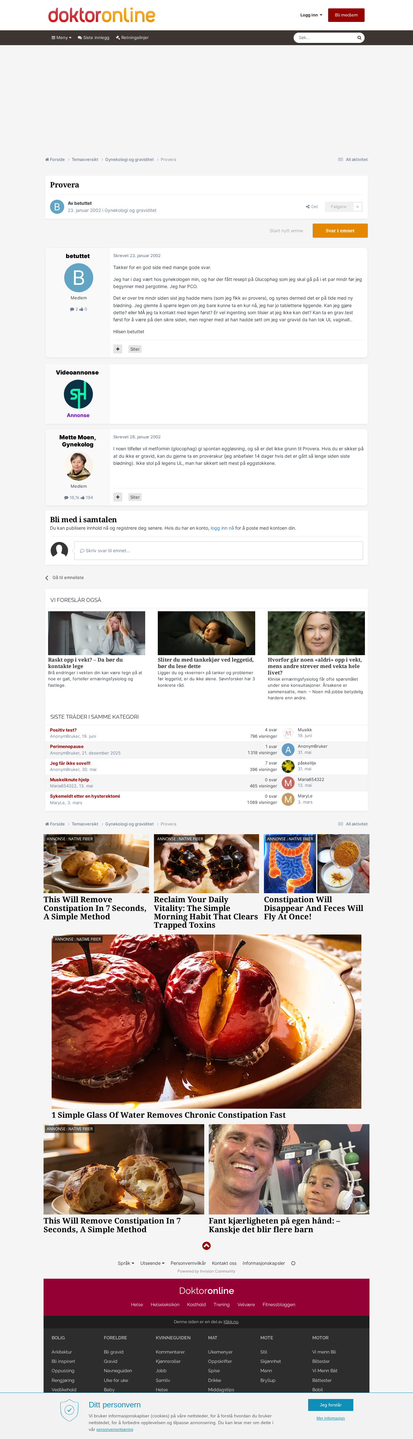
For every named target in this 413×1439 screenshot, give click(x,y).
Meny (62, 37)
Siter (135, 349)
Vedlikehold (64, 1389)
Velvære (246, 1304)
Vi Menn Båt (324, 1370)
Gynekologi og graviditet (130, 210)
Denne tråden (335, 37)
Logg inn (310, 14)
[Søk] (359, 38)
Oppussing (63, 1370)
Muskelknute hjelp (69, 779)
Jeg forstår (331, 1404)
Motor (320, 1337)
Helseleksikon (165, 1304)
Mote (266, 1337)
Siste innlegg (95, 37)
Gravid (110, 1361)
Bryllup (268, 1380)
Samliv (163, 1380)
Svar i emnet (340, 230)
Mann (266, 1370)
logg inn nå (222, 528)
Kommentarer (170, 1351)
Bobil (317, 1389)
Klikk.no (231, 1321)
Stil (263, 1351)
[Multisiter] (117, 349)
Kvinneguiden (173, 1337)
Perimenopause (67, 746)
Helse (137, 1304)
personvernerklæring (114, 1429)
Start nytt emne (286, 230)
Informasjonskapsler (264, 1263)
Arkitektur (62, 1351)
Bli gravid (114, 1351)
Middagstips (221, 1389)
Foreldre (115, 1337)
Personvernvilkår (188, 1263)
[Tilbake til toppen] (206, 1246)
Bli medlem (346, 15)
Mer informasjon (331, 1418)
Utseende (151, 1263)
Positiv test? (63, 730)
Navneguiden (118, 1370)
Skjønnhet (270, 1361)
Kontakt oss (224, 1263)
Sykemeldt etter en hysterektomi (85, 796)
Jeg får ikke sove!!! (70, 763)
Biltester (321, 1361)
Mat (212, 1337)
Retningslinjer (134, 37)
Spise (214, 1370)
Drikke (214, 1380)
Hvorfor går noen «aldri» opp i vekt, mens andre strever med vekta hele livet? (315, 666)
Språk (125, 1263)
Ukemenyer (220, 1351)
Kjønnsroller (168, 1361)
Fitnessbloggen (279, 1304)
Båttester (322, 1380)
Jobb (161, 1370)
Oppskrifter (220, 1361)
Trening (222, 1304)
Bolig (58, 1337)
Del (313, 206)
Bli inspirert (63, 1361)
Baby (109, 1389)
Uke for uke (116, 1380)
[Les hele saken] (96, 634)
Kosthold (196, 1304)
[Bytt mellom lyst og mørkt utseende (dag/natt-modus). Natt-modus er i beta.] (293, 1263)
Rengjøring (63, 1380)
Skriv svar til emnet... (107, 550)
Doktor (206, 1290)
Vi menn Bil (324, 1351)
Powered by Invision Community (206, 1271)
